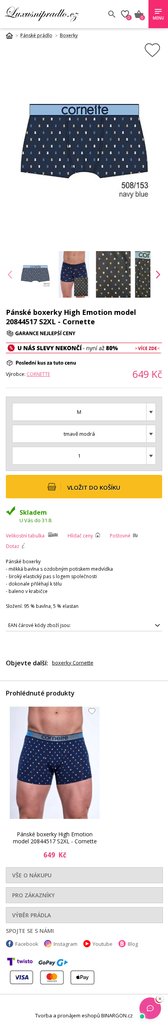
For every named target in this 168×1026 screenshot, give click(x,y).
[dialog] (84, 513)
